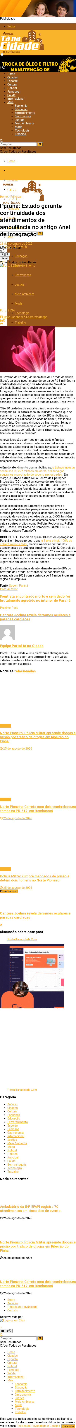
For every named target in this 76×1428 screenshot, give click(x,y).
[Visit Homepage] (22, 53)
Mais (10, 102)
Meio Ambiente (24, 123)
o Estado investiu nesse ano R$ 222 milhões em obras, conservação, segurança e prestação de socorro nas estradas (37, 471)
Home (11, 74)
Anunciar (12, 1303)
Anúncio (12, 1104)
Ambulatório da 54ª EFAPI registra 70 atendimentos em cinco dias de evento (30, 1209)
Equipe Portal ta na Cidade (21, 646)
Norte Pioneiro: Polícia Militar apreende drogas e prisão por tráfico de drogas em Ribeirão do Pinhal (38, 737)
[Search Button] (1, 140)
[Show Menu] (1, 173)
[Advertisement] (38, 1046)
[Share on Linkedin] (1, 320)
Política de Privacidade (22, 1307)
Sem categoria (16, 1164)
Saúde (11, 95)
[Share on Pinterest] (4, 320)
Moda (18, 127)
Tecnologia (22, 130)
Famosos (13, 91)
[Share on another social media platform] (1, 324)
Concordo (68, 1426)
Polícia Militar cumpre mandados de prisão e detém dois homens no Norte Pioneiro (34, 878)
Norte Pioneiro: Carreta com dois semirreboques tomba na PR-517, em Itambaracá (38, 809)
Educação (21, 109)
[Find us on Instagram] (3, 67)
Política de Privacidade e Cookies (38, 1426)
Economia (21, 105)
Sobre (11, 26)
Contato (12, 1310)
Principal (15, 196)
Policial (12, 88)
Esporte (12, 81)
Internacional (15, 98)
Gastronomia (23, 116)
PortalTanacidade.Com (22, 939)
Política (12, 1154)
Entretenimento (25, 113)
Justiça (19, 120)
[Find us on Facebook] (1, 67)
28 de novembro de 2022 (16, 243)
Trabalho (20, 134)
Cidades (12, 77)
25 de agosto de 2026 (17, 748)
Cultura (12, 84)
